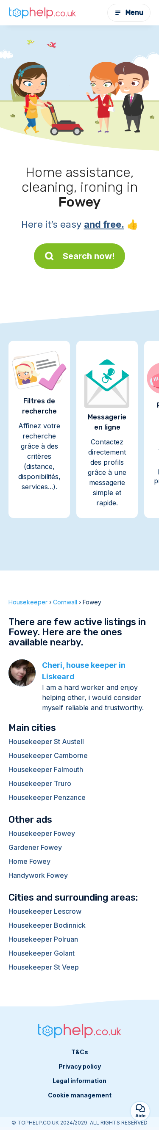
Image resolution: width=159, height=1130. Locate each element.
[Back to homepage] (42, 13)
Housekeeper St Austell (46, 741)
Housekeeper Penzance (47, 797)
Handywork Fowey (38, 875)
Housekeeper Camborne (48, 755)
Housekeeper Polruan (43, 939)
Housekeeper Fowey (41, 833)
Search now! (89, 256)
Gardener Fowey (35, 847)
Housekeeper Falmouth (45, 769)
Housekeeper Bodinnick (47, 925)
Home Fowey (29, 861)
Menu (134, 12)
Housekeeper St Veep (43, 967)
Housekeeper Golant (41, 953)
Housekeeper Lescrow (44, 911)
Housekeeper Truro (39, 783)
